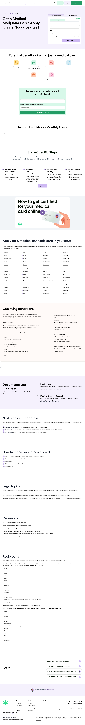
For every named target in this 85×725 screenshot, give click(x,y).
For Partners (41, 3)
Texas (64, 268)
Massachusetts (27, 280)
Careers (18, 710)
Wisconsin (65, 290)
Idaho (24, 252)
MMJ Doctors (31, 701)
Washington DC (7, 280)
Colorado (6, 271)
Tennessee (65, 265)
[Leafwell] (6, 3)
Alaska (5, 255)
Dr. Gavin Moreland (49, 689)
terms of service (67, 36)
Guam (5, 290)
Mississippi (25, 290)
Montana (45, 252)
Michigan (25, 284)
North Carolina (46, 274)
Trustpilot (5, 133)
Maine (24, 274)
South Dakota (66, 261)
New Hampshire (46, 261)
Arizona (5, 261)
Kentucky (25, 268)
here (21, 719)
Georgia (6, 287)
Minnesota (25, 287)
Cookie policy (31, 708)
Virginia (64, 280)
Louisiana (25, 271)
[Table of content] (1, 364)
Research (18, 708)
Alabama (6, 252)
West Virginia (66, 287)
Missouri (25, 293)
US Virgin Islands (66, 277)
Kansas (25, 265)
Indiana (25, 258)
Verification (31, 710)
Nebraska (45, 255)
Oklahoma (45, 287)
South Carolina (66, 258)
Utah (64, 271)
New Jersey (46, 265)
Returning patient (73, 15)
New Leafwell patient (56, 15)
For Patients (21, 3)
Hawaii (5, 293)
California (6, 268)
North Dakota (46, 277)
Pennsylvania (46, 293)
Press (17, 712)
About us (18, 703)
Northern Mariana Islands (49, 280)
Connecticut (7, 274)
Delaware (6, 277)
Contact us (19, 705)
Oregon (45, 290)
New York (45, 271)
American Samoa (8, 258)
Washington (65, 284)
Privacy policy (31, 705)
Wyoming (65, 293)
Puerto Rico (65, 252)
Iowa (24, 261)
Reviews (30, 703)
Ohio (44, 284)
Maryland (25, 277)
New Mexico (46, 268)
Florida (5, 284)
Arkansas (6, 265)
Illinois (24, 255)
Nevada (45, 258)
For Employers (33, 3)
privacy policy (77, 36)
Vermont (65, 274)
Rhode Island (66, 255)
